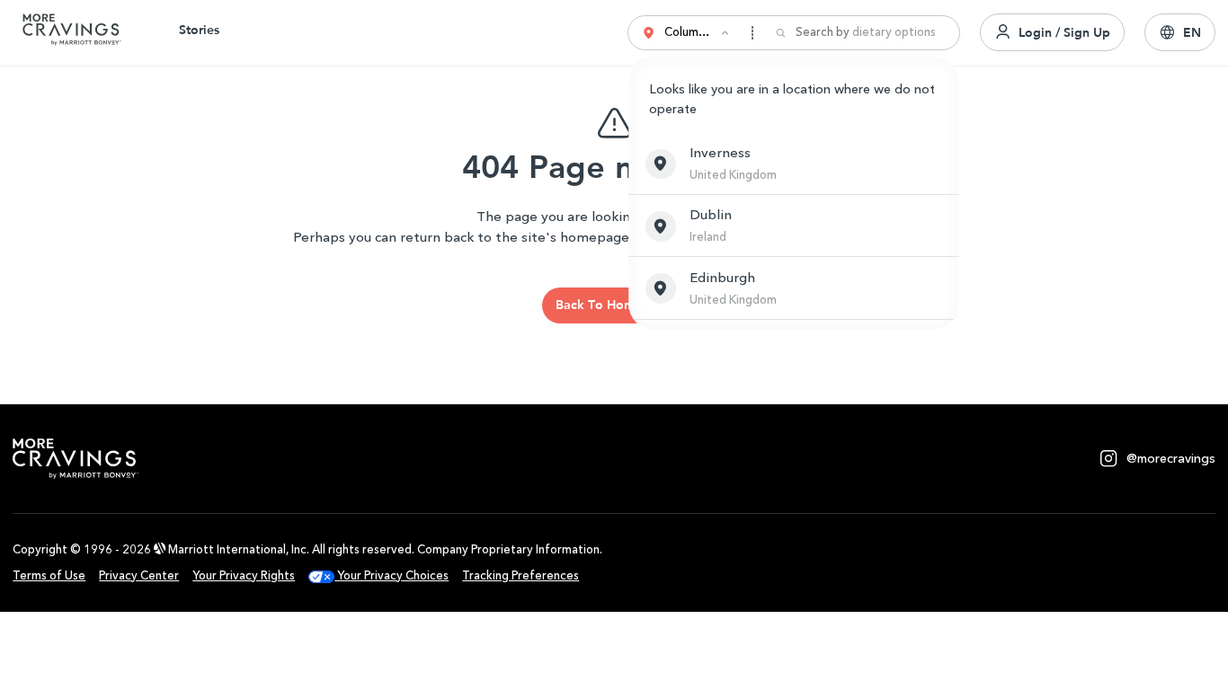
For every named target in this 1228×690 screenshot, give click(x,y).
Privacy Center (139, 575)
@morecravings (1170, 458)
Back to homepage (614, 304)
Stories (199, 29)
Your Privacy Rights (243, 575)
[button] (793, 163)
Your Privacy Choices (391, 575)
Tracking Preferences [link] (520, 575)
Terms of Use (49, 575)
